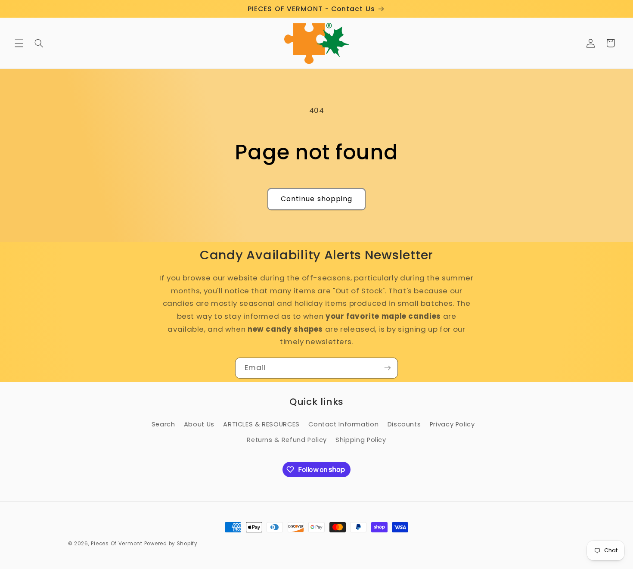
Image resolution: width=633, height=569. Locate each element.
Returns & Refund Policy (287, 439)
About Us (199, 424)
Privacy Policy (452, 424)
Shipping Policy (360, 439)
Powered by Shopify (171, 543)
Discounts (404, 424)
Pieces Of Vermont (117, 543)
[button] (19, 43)
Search (163, 424)
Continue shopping (316, 199)
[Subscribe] (387, 368)
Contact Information (343, 424)
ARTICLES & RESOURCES (261, 424)
